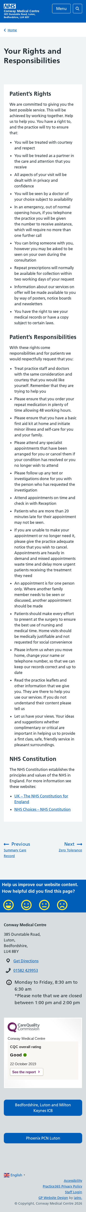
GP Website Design (53, 1198)
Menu (61, 8)
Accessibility (73, 1181)
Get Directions (25, 961)
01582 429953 (25, 970)
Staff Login (73, 1192)
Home (12, 30)
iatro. (78, 1198)
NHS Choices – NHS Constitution (42, 809)
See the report (24, 1072)
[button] (43, 1108)
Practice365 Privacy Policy (62, 1186)
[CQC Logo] (24, 1031)
